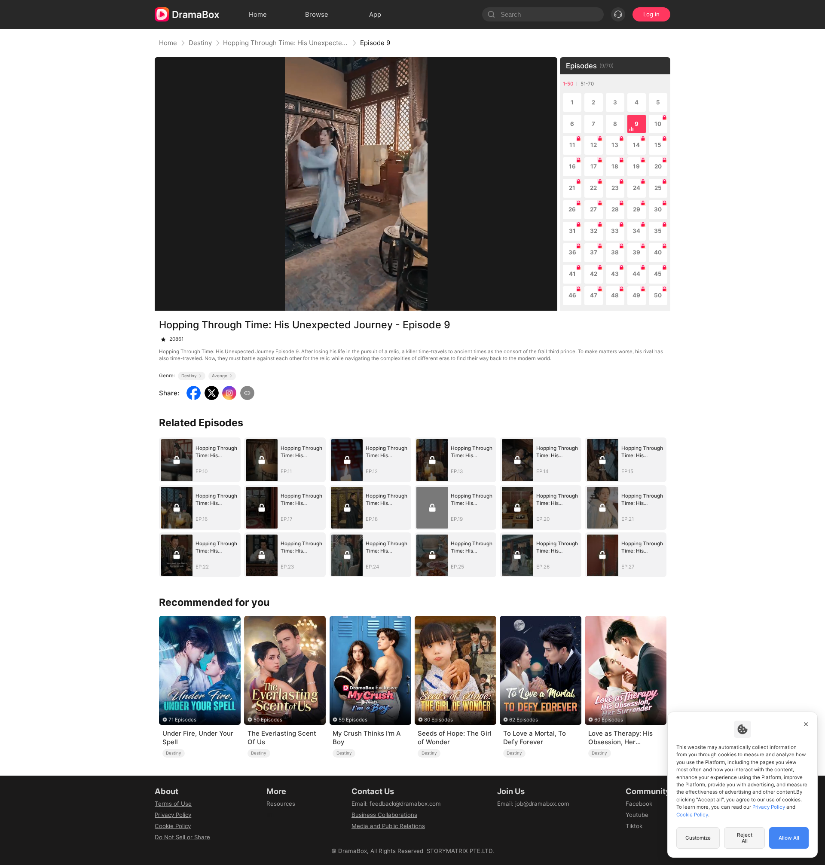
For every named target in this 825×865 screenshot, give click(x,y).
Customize (698, 838)
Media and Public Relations (388, 825)
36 (572, 252)
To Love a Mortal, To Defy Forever (534, 737)
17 (593, 166)
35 (658, 230)
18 (614, 166)
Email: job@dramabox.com (533, 803)
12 (593, 144)
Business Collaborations (384, 814)
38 (615, 252)
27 (593, 209)
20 (658, 166)
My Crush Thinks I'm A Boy (366, 737)
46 (572, 295)
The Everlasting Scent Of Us (282, 737)
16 (572, 166)
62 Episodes (523, 720)
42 (593, 273)
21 (572, 187)
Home (168, 43)
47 (593, 295)
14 (636, 144)
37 (593, 252)
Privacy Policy (173, 814)
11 (572, 144)
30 (658, 209)
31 (572, 230)
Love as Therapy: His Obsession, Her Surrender (620, 737)
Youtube (637, 814)
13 (614, 144)
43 (615, 273)
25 (658, 187)
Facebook (639, 803)
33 (615, 230)
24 (636, 187)
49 (636, 295)
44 (636, 273)
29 (636, 209)
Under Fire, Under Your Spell (197, 737)
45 (658, 273)
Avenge (219, 375)
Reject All (744, 838)
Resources (280, 803)
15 (657, 144)
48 (615, 295)
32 (593, 230)
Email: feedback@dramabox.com (396, 803)
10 (657, 123)
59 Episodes (353, 720)
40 (658, 252)
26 (572, 209)
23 (615, 187)
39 (636, 252)
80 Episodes (438, 720)
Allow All (789, 838)
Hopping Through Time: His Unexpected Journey (285, 43)
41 (572, 273)
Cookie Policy (173, 825)
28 (615, 209)
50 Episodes (268, 720)
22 (593, 187)
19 (636, 166)
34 (636, 230)
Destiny (200, 43)
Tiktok (634, 825)
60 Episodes (608, 720)
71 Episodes (182, 720)
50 (658, 295)
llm (270, 814)
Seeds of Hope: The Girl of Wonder (455, 737)
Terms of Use (173, 803)
